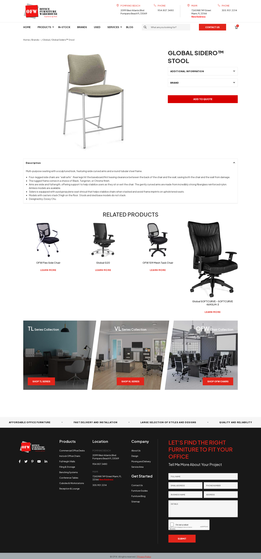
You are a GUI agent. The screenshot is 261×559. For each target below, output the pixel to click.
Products (44, 27)
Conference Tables (68, 477)
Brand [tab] (174, 82)
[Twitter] (25, 461)
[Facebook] (20, 461)
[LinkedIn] (46, 461)
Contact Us (137, 485)
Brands (82, 27)
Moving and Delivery (141, 461)
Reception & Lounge (69, 488)
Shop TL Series (41, 381)
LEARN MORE (48, 270)
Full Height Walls (67, 461)
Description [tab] (33, 162)
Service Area (137, 466)
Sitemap (135, 501)
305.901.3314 (229, 10)
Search (145, 27)
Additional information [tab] (187, 71)
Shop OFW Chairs (218, 381)
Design (134, 456)
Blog (129, 27)
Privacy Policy (144, 556)
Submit (182, 538)
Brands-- (36, 39)
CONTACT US (212, 27)
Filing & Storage (67, 466)
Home (27, 27)
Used (97, 27)
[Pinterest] (32, 461)
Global (46, 39)
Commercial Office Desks (72, 450)
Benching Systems (68, 472)
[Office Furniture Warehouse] (42, 11)
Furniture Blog (138, 496)
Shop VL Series (130, 381)
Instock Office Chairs (69, 456)
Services (113, 27)
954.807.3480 (166, 10)
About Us (135, 450)
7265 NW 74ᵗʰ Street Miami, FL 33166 (201, 13)
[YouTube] (39, 461)
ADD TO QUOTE (202, 99)
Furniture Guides (139, 490)
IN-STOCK (64, 27)
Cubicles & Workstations (71, 483)
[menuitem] (27, 27)
